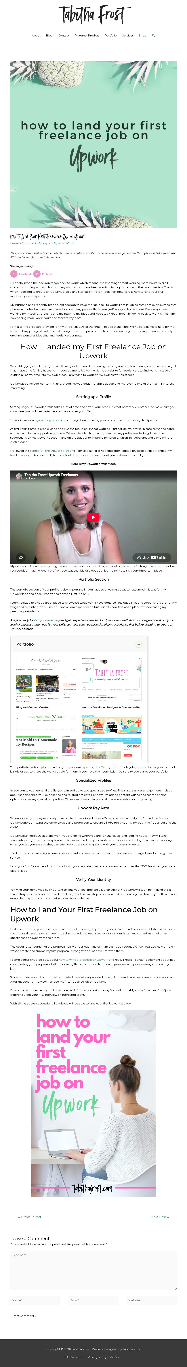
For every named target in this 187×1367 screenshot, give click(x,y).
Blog (49, 35)
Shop (142, 35)
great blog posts (47, 420)
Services (127, 35)
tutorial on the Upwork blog (49, 450)
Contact (63, 35)
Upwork (86, 370)
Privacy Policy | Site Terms (105, 1357)
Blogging (45, 243)
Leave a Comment (23, 243)
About (36, 35)
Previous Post (29, 1217)
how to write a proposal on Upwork (83, 959)
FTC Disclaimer (74, 1357)
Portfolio (111, 35)
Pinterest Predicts (87, 35)
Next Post (160, 1217)
